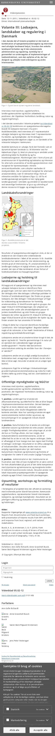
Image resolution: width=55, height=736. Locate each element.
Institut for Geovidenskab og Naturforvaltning (19, 656)
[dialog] (27, 699)
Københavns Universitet (10, 658)
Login (49, 581)
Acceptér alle (40, 730)
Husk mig (8, 577)
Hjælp (51, 585)
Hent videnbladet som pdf (13, 595)
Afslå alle (14, 730)
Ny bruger (5, 585)
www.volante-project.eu (36, 512)
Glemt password (29, 585)
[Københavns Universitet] (5, 12)
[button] (51, 2)
